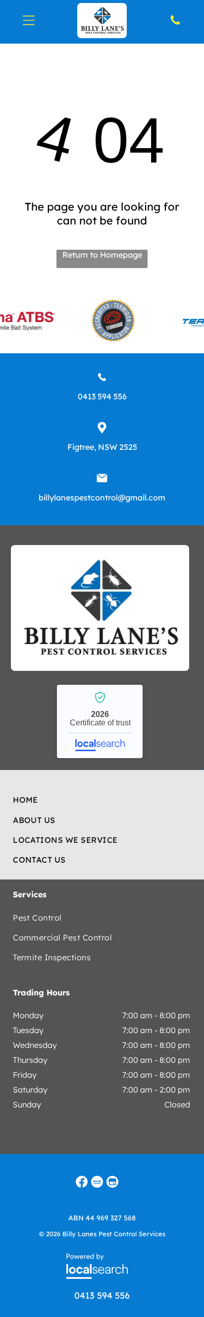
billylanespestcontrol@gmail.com (102, 497)
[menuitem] (102, 800)
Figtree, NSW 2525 (102, 447)
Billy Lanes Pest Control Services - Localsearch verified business (100, 721)
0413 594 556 (102, 396)
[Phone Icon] (175, 23)
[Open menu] (29, 20)
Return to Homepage (102, 255)
